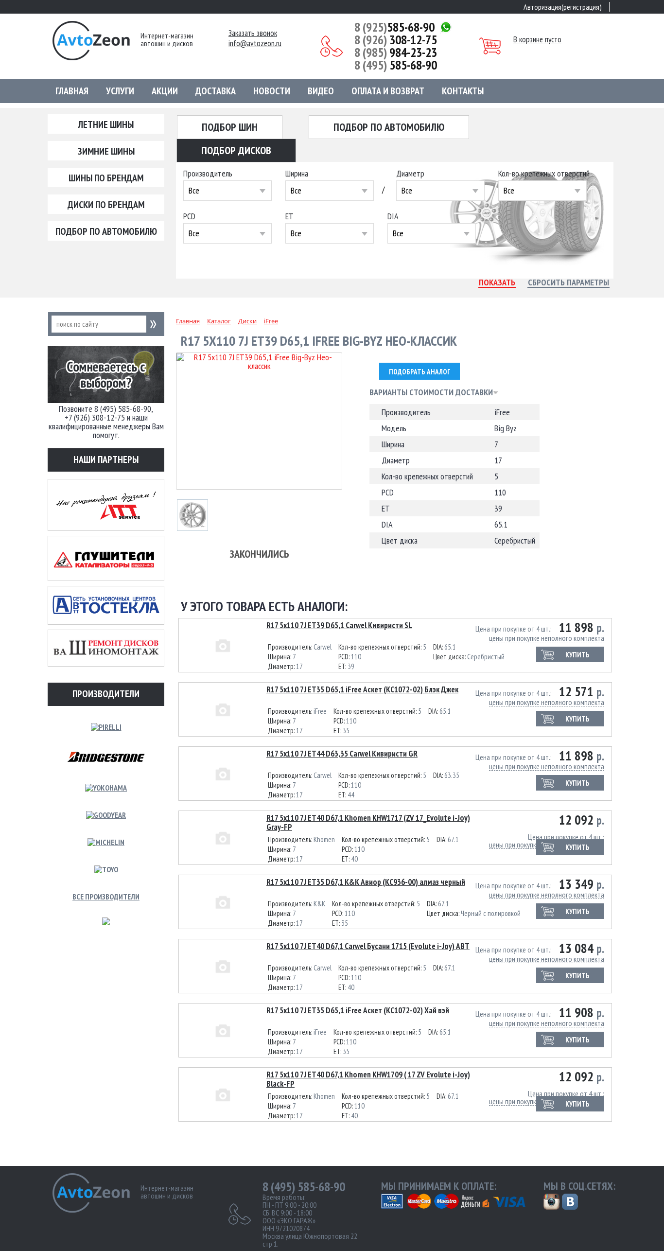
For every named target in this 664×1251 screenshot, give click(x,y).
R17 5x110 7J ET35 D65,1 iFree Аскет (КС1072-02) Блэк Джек (362, 689)
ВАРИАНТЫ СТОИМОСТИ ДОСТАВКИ (431, 392)
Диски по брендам (106, 204)
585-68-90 (394, 27)
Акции (165, 91)
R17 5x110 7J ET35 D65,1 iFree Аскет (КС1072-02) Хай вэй (357, 1010)
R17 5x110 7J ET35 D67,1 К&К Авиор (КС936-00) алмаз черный (365, 882)
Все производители (106, 896)
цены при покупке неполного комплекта (546, 638)
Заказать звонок (252, 33)
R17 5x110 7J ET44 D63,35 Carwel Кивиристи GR (342, 753)
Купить (577, 654)
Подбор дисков (236, 150)
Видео (321, 91)
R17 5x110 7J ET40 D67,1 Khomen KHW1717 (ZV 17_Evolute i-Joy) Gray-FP (368, 822)
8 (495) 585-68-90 (303, 1187)
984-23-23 (395, 52)
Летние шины (106, 124)
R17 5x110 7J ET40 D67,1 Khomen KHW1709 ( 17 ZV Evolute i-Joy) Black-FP (368, 1079)
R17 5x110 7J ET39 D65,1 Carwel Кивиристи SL (339, 625)
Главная (71, 91)
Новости (271, 91)
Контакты (463, 91)
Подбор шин (230, 127)
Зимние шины (106, 151)
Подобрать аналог (419, 371)
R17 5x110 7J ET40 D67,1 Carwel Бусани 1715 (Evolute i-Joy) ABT (368, 946)
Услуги (120, 91)
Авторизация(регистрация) (563, 7)
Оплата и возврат (387, 91)
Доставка (215, 91)
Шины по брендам (106, 178)
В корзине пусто (537, 39)
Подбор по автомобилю (106, 231)
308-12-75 (395, 40)
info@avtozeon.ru (254, 43)
